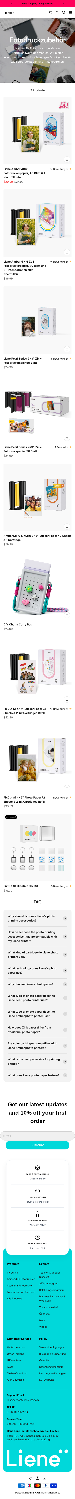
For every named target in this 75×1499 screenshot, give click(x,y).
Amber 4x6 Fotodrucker (21, 1278)
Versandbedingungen (51, 1347)
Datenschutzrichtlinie (51, 1366)
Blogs (42, 1320)
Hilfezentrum (14, 1360)
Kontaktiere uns (16, 1347)
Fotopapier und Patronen (21, 1292)
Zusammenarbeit (48, 1307)
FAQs (10, 1366)
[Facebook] (30, 1478)
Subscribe (37, 1145)
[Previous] (12, 3)
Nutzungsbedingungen (52, 1373)
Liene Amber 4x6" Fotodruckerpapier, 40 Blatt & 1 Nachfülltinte (24, 173)
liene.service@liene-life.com (23, 1399)
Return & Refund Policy (37, 1202)
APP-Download (15, 1379)
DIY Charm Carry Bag (17, 624)
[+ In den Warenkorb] (67, 159)
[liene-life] (9, 12)
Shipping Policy (37, 1178)
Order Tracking (15, 1353)
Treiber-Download (17, 1373)
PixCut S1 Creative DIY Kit (20, 886)
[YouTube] (44, 1478)
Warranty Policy (37, 1225)
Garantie (44, 1360)
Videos (43, 1326)
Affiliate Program (48, 1283)
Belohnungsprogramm (51, 1290)
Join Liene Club (38, 1248)
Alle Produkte (14, 1298)
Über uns (44, 1313)
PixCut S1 (12, 1272)
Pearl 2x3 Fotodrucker (20, 1285)
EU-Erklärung (46, 1379)
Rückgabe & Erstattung (52, 1353)
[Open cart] (50, 12)
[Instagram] (37, 1478)
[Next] (63, 3)
